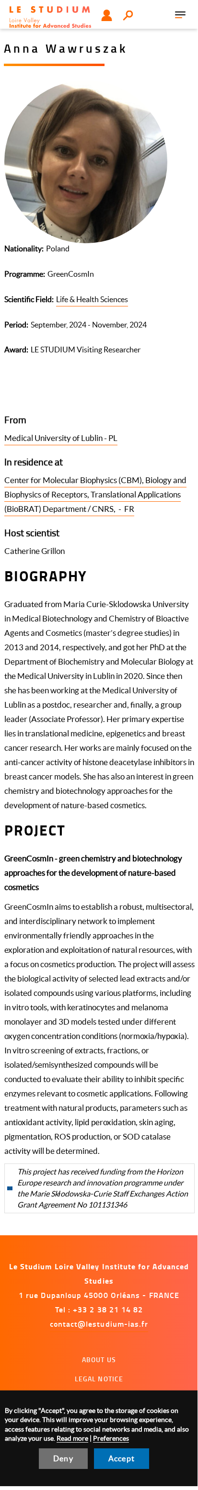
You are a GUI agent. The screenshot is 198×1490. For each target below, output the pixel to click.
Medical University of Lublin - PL (60, 437)
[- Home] (50, 17)
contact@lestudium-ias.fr (99, 1323)
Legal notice (99, 1378)
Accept (121, 1458)
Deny (63, 1458)
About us (99, 1359)
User (106, 15)
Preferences (111, 1438)
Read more (72, 1438)
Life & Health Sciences (92, 299)
